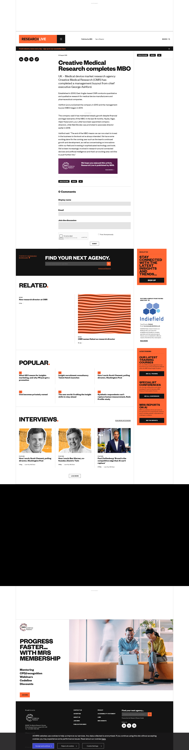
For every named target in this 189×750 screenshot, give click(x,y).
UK (81, 181)
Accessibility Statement (106, 714)
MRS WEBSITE (102, 721)
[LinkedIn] (21, 61)
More (123, 420)
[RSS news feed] (31, 61)
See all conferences (151, 396)
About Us (77, 717)
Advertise (77, 714)
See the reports (152, 420)
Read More (109, 170)
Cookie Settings (92, 746)
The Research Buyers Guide (28, 257)
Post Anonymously (106, 234)
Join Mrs (77, 721)
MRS (90, 39)
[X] (26, 61)
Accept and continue (42, 746)
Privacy (100, 710)
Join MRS (25, 695)
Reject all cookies (67, 746)
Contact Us (78, 710)
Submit (94, 244)
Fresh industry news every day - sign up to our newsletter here (42, 49)
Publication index (80, 724)
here (104, 738)
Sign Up (152, 280)
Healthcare (64, 181)
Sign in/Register (99, 39)
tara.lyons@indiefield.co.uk (152, 326)
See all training (152, 374)
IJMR (99, 717)
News (74, 181)
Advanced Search (104, 268)
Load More (75, 476)
